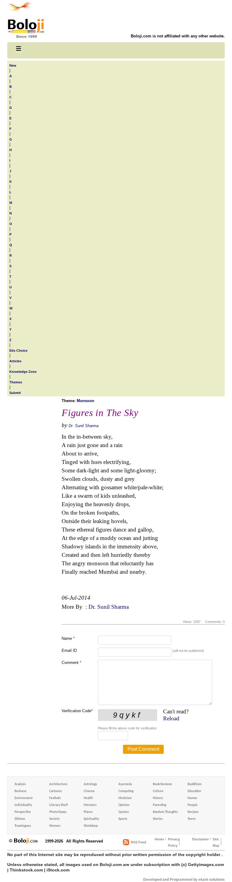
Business (20, 791)
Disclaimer (200, 839)
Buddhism (194, 784)
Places (88, 812)
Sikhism (19, 819)
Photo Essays (57, 812)
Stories (158, 819)
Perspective (22, 812)
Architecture (58, 784)
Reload (171, 718)
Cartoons (55, 791)
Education (194, 791)
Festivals (55, 798)
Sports (122, 819)
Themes (15, 382)
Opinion (124, 805)
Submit (15, 393)
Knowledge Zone (23, 371)
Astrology (90, 784)
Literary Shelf (58, 805)
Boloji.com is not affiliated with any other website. (178, 36)
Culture (158, 791)
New (12, 65)
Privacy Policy (173, 842)
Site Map (216, 842)
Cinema (89, 791)
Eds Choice (18, 350)
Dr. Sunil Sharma (83, 426)
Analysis (20, 784)
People (193, 805)
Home (159, 839)
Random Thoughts (165, 812)
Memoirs (90, 805)
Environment (23, 798)
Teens (191, 819)
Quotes (123, 812)
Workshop (91, 826)
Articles (15, 361)
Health (88, 798)
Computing (126, 791)
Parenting (159, 805)
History (158, 798)
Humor (192, 798)
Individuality (23, 805)
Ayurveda (125, 784)
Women (54, 826)
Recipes (193, 812)
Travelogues (22, 826)
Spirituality (91, 819)
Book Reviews (162, 784)
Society (54, 819)
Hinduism (125, 798)
